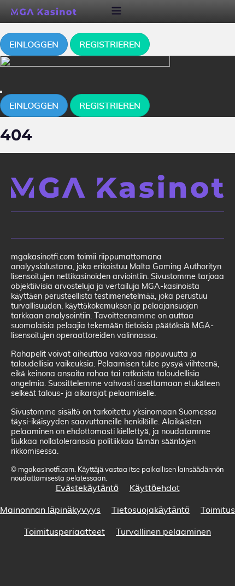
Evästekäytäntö (87, 487)
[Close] (1, 92)
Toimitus (218, 509)
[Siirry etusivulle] (117, 186)
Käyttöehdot (155, 487)
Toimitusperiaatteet (64, 531)
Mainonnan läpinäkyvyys (50, 509)
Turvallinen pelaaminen (163, 531)
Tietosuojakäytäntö (150, 509)
